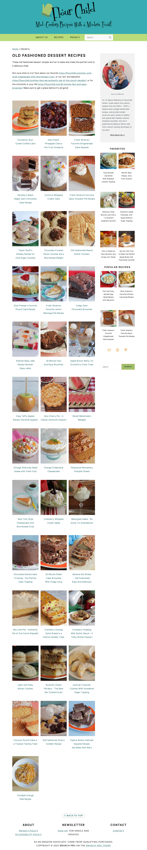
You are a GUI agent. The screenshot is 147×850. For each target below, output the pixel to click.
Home (15, 49)
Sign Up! (63, 831)
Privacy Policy (28, 831)
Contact (118, 831)
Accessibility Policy (28, 835)
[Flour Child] (73, 29)
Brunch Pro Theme (98, 846)
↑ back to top (73, 816)
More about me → (117, 135)
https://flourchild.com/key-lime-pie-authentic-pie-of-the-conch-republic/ (49, 80)
